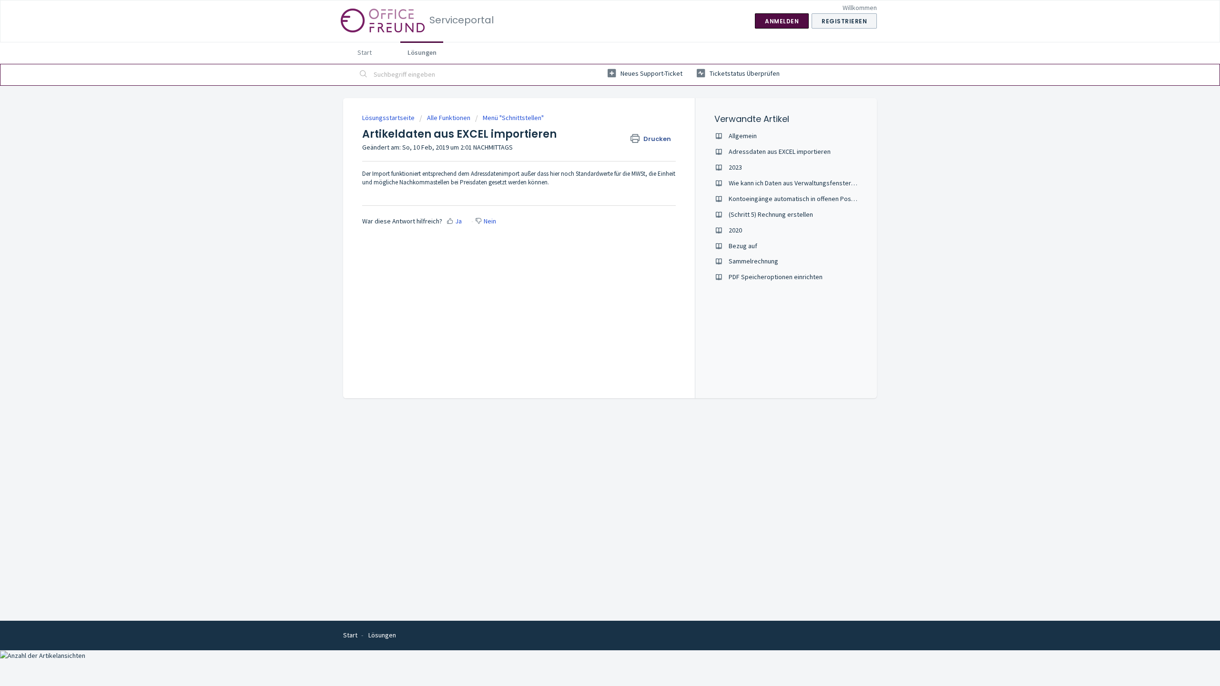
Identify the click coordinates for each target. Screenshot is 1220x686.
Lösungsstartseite (389, 117)
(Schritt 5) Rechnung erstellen (771, 214)
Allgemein (743, 135)
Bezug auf (743, 246)
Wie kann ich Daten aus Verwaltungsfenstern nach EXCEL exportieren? (827, 183)
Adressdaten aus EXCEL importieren (780, 151)
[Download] (592, 221)
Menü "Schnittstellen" (513, 117)
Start (364, 52)
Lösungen (422, 52)
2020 (735, 230)
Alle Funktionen (448, 117)
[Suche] (363, 74)
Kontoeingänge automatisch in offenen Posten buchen (806, 198)
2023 (735, 167)
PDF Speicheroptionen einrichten (776, 276)
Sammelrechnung (753, 261)
